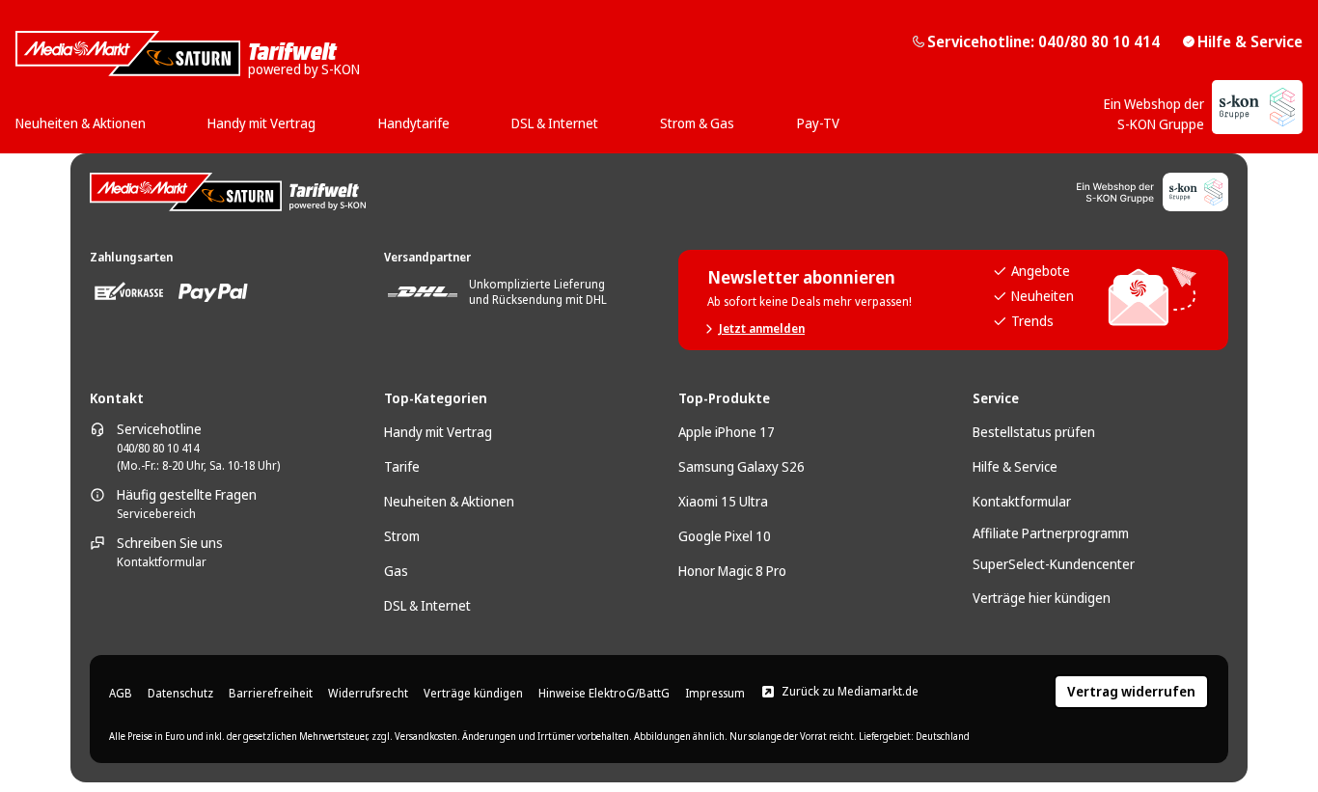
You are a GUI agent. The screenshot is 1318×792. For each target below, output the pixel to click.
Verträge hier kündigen (1042, 597)
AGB (120, 693)
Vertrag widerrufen (1131, 691)
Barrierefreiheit (271, 693)
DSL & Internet (427, 605)
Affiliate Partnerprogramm (1051, 533)
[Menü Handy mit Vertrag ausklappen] (321, 117)
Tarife (402, 466)
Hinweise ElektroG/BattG (604, 693)
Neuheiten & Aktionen (449, 501)
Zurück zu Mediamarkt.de (850, 691)
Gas (396, 570)
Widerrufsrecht (368, 693)
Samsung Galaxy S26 (741, 466)
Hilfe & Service (1250, 41)
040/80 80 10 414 (158, 448)
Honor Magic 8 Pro (732, 570)
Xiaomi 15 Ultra (723, 501)
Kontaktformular (161, 562)
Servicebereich (156, 514)
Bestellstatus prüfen (1034, 432)
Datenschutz (180, 693)
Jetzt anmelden (762, 329)
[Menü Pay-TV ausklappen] (845, 117)
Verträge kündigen (473, 693)
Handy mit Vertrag (438, 432)
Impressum (715, 693)
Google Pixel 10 (724, 536)
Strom (402, 536)
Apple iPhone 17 (726, 432)
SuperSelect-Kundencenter (1054, 564)
